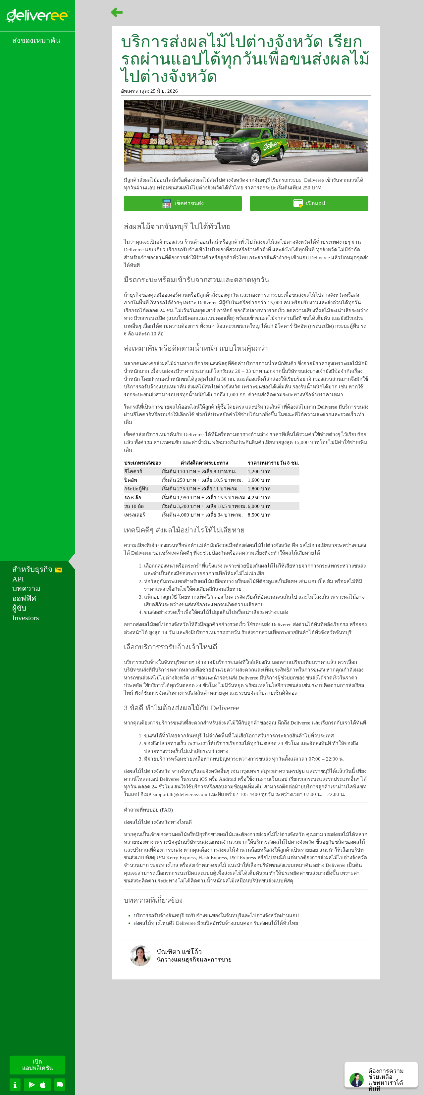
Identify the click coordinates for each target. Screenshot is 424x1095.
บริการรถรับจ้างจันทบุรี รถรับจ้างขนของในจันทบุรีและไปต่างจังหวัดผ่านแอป (216, 915)
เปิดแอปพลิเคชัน (37, 1065)
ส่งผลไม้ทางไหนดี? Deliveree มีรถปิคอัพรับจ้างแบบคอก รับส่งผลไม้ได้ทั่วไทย (216, 923)
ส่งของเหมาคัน (36, 40)
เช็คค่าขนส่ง (189, 203)
